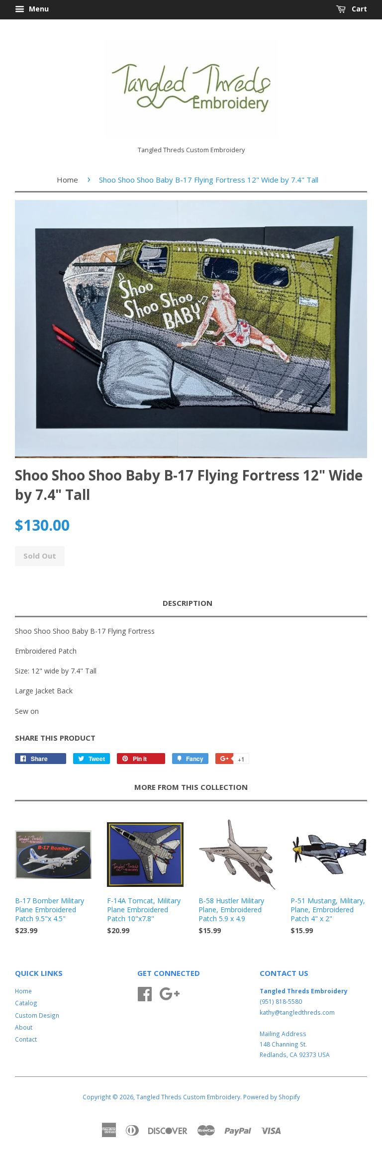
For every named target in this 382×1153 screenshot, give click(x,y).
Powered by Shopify (271, 1097)
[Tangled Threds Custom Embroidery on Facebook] (144, 992)
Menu (38, 8)
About (23, 1027)
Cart (358, 8)
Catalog (26, 1003)
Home (67, 180)
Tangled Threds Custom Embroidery (188, 1097)
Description (187, 603)
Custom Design (37, 1015)
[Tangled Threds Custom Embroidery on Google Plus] (169, 992)
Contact (26, 1039)
